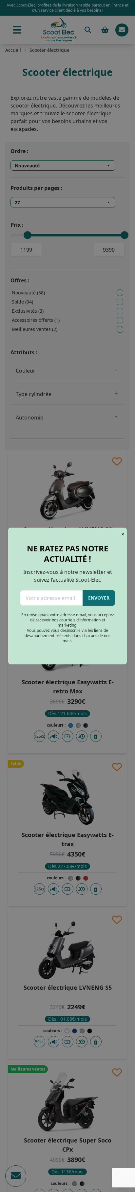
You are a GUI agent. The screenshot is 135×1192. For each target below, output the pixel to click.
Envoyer (98, 598)
